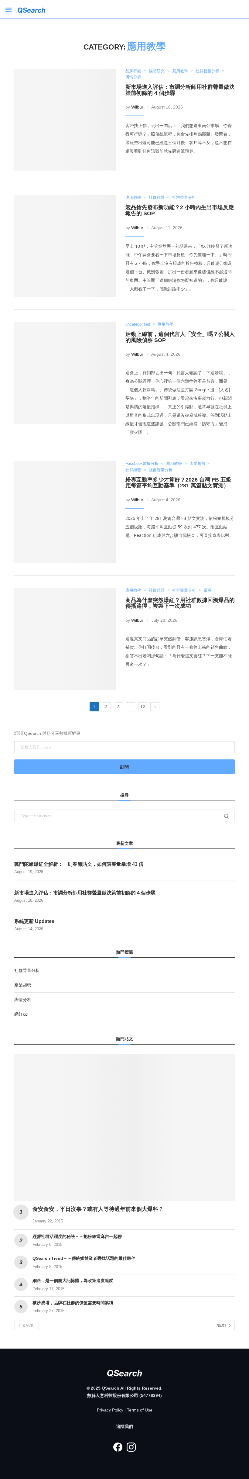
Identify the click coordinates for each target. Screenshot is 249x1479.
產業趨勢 (22, 985)
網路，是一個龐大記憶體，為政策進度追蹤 (72, 1280)
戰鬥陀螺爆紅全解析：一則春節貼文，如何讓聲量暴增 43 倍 (79, 864)
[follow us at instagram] (131, 1447)
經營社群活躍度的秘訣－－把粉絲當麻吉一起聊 (77, 1236)
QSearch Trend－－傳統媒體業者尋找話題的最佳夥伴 (83, 1258)
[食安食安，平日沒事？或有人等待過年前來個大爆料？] (124, 1127)
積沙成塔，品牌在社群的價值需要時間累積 (72, 1302)
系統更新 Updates (34, 921)
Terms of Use (139, 1410)
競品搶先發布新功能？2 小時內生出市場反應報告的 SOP (179, 210)
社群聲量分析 (27, 970)
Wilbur (137, 107)
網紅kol (21, 1014)
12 (142, 706)
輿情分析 (22, 999)
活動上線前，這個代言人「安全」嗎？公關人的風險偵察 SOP (180, 337)
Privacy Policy (110, 1410)
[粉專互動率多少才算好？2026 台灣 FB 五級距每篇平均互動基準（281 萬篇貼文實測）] (65, 512)
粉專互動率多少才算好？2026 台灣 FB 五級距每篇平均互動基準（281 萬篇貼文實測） (178, 483)
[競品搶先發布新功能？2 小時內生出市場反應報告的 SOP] (65, 246)
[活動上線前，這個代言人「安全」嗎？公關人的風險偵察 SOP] (65, 373)
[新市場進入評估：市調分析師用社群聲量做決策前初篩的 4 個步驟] (65, 120)
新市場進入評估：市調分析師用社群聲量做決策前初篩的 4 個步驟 (180, 90)
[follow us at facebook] (117, 1447)
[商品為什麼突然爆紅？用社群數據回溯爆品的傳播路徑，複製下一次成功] (65, 639)
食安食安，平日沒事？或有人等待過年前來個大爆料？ (98, 1209)
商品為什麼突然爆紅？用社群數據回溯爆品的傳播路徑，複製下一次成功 (180, 603)
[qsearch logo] (34, 9)
